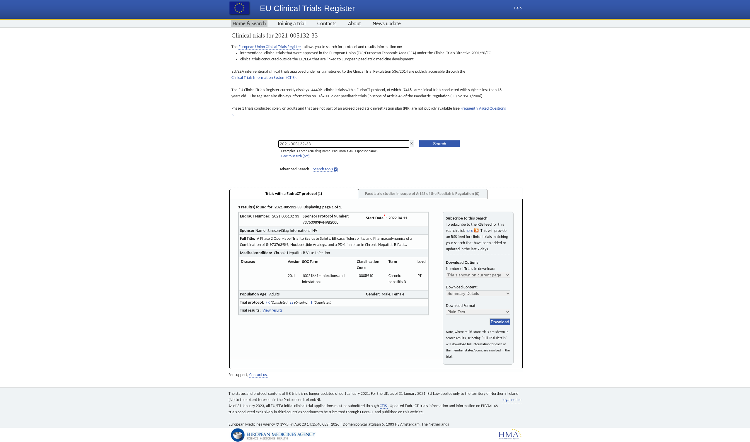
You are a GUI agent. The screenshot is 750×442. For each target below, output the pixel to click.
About (354, 24)
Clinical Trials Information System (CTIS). (264, 78)
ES (291, 302)
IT (311, 302)
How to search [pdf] (295, 156)
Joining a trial (291, 24)
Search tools (323, 169)
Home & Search (249, 24)
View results (272, 310)
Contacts (326, 24)
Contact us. (258, 375)
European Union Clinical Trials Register (269, 47)
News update (387, 24)
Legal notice (511, 400)
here (470, 231)
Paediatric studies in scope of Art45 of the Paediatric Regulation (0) (422, 194)
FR (268, 302)
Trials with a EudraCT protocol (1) (293, 194)
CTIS (384, 406)
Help (517, 8)
